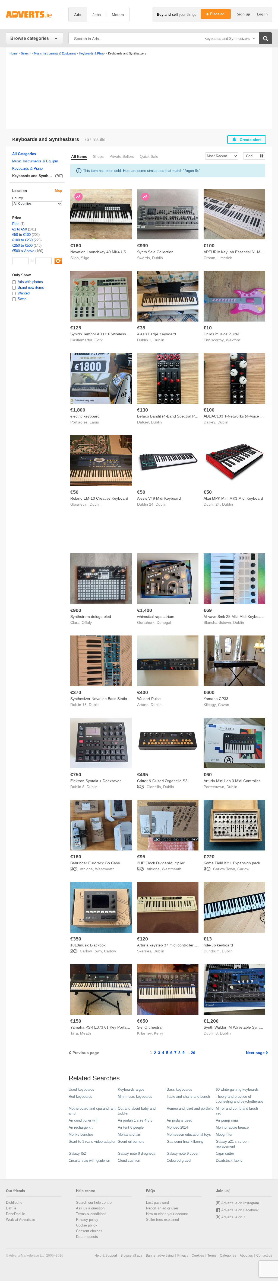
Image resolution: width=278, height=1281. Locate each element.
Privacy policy (87, 1220)
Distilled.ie (14, 1202)
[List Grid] (252, 156)
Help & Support (105, 1255)
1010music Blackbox (88, 945)
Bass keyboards (179, 1089)
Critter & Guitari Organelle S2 (162, 781)
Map (58, 190)
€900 (75, 610)
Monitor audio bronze (232, 1127)
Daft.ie (11, 1208)
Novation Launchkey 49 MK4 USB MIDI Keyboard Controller (121, 252)
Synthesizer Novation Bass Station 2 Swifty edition (113, 698)
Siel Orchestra (149, 1027)
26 (193, 1053)
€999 (142, 245)
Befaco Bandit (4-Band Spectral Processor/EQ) (177, 416)
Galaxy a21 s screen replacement (232, 1143)
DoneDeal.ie (15, 1214)
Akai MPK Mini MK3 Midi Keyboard (233, 498)
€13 (208, 939)
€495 (142, 774)
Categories (228, 1255)
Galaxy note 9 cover (182, 1153)
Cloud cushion (129, 1160)
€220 (209, 856)
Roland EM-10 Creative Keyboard (99, 498)
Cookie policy (86, 1225)
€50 (74, 492)
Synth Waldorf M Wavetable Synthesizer (238, 1027)
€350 (75, 939)
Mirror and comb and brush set (237, 1110)
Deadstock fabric (229, 1160)
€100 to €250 (22, 240)
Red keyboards (80, 1096)
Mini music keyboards (135, 1096)
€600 (209, 692)
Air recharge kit (81, 1127)
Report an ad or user (162, 1208)
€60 (208, 774)
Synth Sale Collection (155, 252)
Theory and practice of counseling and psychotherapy (240, 1098)
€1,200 (211, 1021)
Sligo (85, 258)
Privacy (182, 1255)
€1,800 (77, 410)
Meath (85, 1033)
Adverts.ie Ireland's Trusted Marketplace (34, 14)
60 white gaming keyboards (237, 1089)
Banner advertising (160, 1255)
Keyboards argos (131, 1089)
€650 (142, 1021)
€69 (208, 610)
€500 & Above (23, 251)
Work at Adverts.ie (20, 1220)
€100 (209, 245)
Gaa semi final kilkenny (185, 1141)
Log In (262, 14)
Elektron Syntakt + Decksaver (95, 781)
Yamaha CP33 (216, 698)
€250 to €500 (22, 245)
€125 (75, 327)
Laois (94, 422)
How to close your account (167, 1214)
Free (15, 224)
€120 (142, 939)
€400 (142, 692)
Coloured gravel (179, 1160)
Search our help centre (94, 1202)
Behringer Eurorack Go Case (95, 863)
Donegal (164, 622)
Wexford (233, 340)
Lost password (157, 1202)
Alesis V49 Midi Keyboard (159, 498)
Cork (98, 340)
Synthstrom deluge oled (90, 616)
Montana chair (129, 1134)
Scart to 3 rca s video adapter (92, 1141)
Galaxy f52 (77, 1153)
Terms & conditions (91, 1214)
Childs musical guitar (221, 334)
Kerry (158, 1033)
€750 (75, 774)
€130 (142, 410)
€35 (141, 327)
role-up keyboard (218, 945)
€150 (75, 1021)
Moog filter (224, 1134)
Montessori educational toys (189, 1134)
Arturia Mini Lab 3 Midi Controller (232, 781)
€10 (208, 327)
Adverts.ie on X (233, 1217)
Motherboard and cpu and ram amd (92, 1110)
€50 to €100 (21, 235)
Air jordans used (179, 1120)
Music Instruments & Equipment (37, 161)
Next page (255, 1053)
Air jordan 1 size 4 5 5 (135, 1120)
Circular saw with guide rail (89, 1160)
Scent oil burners (131, 1141)
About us (246, 1255)
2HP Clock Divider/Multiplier (161, 863)
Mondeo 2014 (177, 1127)
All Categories (24, 154)
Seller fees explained (162, 1220)
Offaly (87, 622)
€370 (75, 692)
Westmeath (105, 869)
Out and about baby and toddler (137, 1110)
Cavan (223, 704)
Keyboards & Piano (27, 168)
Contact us (264, 1255)
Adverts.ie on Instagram (240, 1203)
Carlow (243, 869)
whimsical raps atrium (155, 616)
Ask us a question (90, 1208)
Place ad (218, 14)
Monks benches (81, 1134)
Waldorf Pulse (149, 698)
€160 (75, 245)
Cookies (198, 1255)
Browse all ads (131, 1255)
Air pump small (227, 1120)
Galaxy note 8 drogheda (136, 1153)
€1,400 (144, 610)
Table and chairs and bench (188, 1096)
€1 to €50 (19, 229)
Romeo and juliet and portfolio (190, 1108)
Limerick (224, 258)
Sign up (244, 14)
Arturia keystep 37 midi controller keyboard (174, 945)
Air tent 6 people (131, 1127)
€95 (141, 856)
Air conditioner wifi (83, 1120)
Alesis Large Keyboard (156, 334)
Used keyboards (81, 1089)
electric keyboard (85, 416)
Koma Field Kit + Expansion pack (232, 863)
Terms (211, 1255)
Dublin (157, 258)
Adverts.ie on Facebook (240, 1210)
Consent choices (89, 1231)
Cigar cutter (225, 1153)
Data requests (87, 1237)
